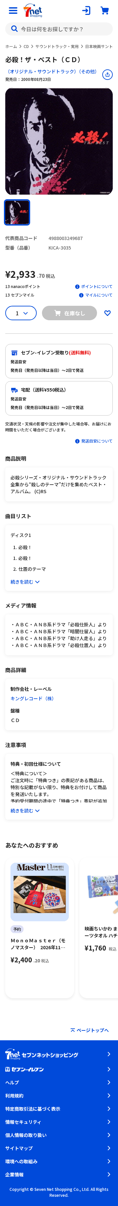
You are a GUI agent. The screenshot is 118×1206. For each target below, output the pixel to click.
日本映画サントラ (101, 46)
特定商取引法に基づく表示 (32, 1108)
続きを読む (21, 581)
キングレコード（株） (33, 698)
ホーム (11, 46)
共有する (107, 74)
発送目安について (97, 441)
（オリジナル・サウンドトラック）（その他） (52, 71)
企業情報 (14, 1174)
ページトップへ (93, 1030)
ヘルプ (12, 1082)
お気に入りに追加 (107, 313)
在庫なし (74, 313)
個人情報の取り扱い (26, 1135)
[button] (17, 212)
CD (26, 46)
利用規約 (14, 1095)
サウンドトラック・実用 (57, 46)
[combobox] (59, 29)
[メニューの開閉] (13, 10)
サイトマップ (19, 1148)
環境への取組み (21, 1161)
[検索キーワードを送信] (14, 29)
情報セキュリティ (23, 1122)
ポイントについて (97, 286)
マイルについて (99, 295)
